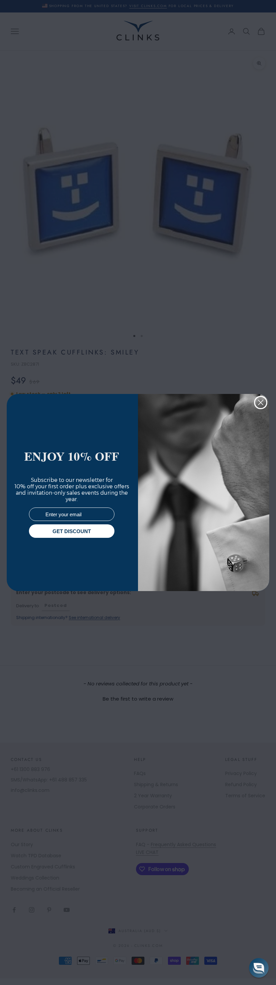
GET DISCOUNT (72, 531)
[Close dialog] (261, 402)
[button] (259, 968)
